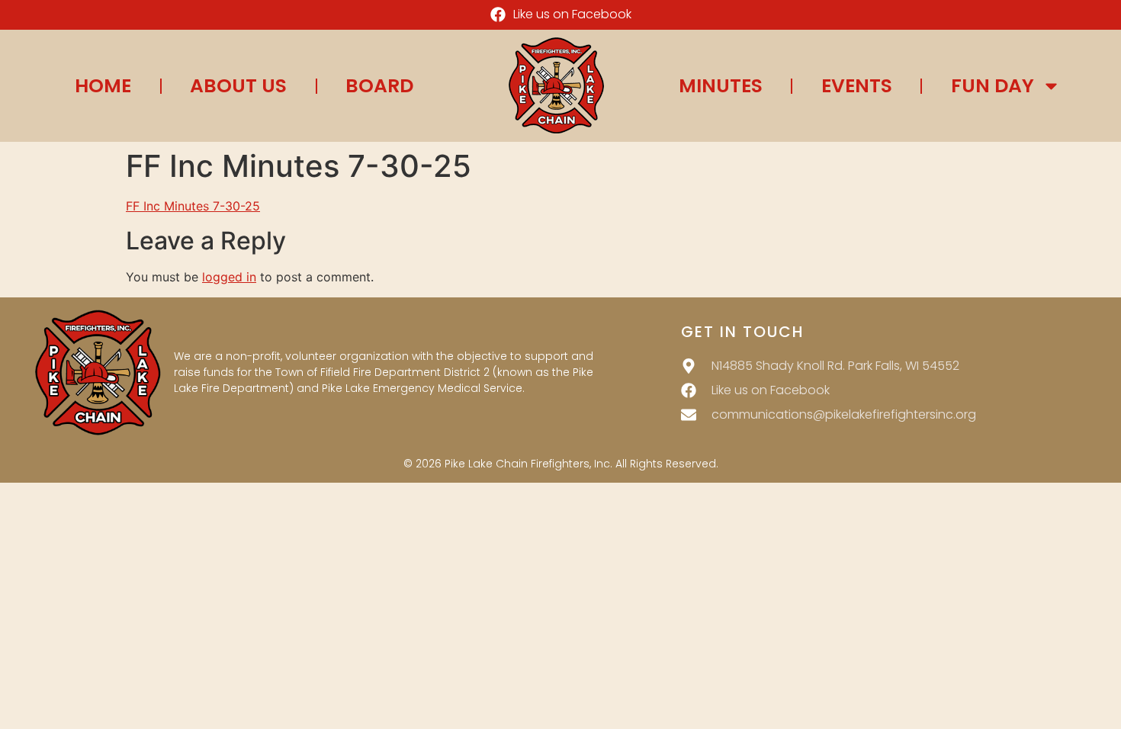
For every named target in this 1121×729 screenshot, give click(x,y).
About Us (238, 86)
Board (379, 86)
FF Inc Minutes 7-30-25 (193, 206)
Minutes (721, 86)
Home (103, 86)
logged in (229, 276)
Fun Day (992, 86)
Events (856, 86)
